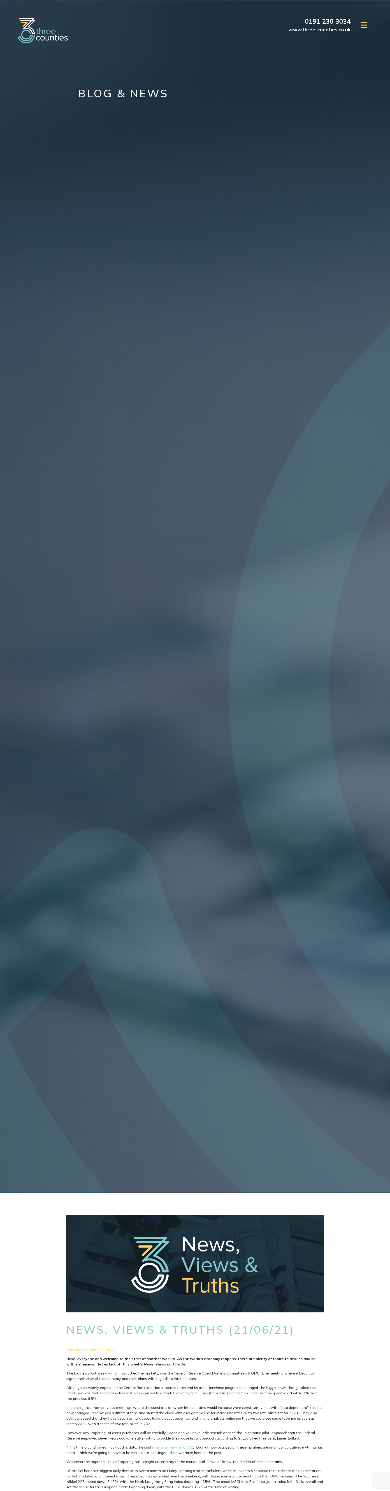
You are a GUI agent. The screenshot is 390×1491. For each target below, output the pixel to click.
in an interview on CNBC (172, 1447)
